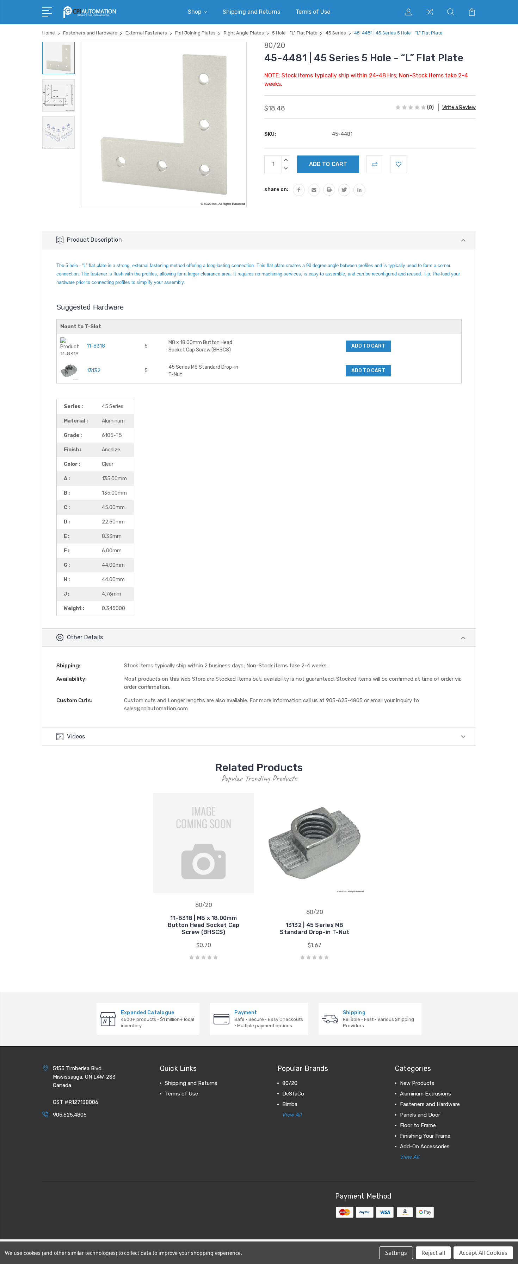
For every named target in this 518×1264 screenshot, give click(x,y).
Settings (396, 1253)
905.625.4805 (70, 1115)
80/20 (289, 1083)
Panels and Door (420, 1115)
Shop (194, 11)
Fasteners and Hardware (430, 1104)
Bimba (289, 1104)
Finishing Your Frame (425, 1136)
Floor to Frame (418, 1125)
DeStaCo (293, 1094)
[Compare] (429, 16)
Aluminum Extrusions (425, 1094)
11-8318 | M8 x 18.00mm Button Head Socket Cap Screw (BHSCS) (204, 925)
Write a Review (459, 107)
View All (292, 1115)
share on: (276, 189)
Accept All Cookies (483, 1253)
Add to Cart (368, 346)
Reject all (433, 1253)
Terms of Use (313, 11)
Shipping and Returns (251, 11)
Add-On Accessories (425, 1146)
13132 (93, 371)
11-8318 (96, 346)
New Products (417, 1083)
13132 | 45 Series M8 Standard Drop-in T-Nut (314, 928)
